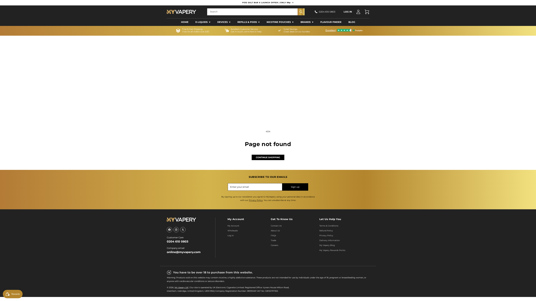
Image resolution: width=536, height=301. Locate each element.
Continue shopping (268, 157)
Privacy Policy (256, 200)
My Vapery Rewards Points (332, 250)
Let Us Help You (330, 219)
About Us (275, 230)
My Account (236, 219)
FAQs (273, 235)
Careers (274, 245)
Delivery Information (329, 240)
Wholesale (233, 230)
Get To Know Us (282, 219)
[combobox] (256, 11)
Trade (273, 240)
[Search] (301, 11)
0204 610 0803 (327, 11)
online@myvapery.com (184, 252)
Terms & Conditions (328, 225)
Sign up (295, 187)
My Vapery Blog (327, 245)
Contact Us (276, 225)
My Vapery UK (181, 287)
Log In (231, 235)
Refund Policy (326, 230)
